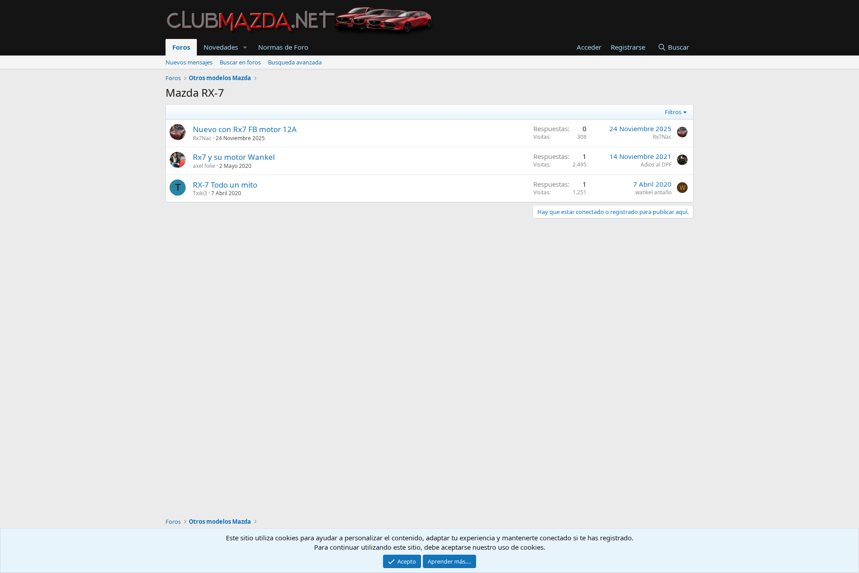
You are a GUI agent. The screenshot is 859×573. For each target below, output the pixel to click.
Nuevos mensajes (189, 62)
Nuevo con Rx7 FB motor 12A (245, 129)
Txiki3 (200, 193)
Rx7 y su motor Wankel (234, 157)
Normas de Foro (283, 47)
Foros (181, 47)
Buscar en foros (240, 62)
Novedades (221, 47)
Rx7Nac (202, 138)
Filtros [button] (673, 112)
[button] (245, 47)
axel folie (204, 166)
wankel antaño (653, 192)
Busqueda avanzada (295, 62)
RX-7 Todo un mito (225, 185)
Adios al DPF (656, 164)
